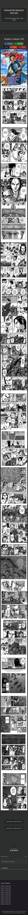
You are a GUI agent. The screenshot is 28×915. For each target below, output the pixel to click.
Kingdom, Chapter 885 (6, 886)
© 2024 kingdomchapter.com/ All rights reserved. (14, 911)
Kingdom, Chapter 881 (6, 894)
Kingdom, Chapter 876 (6, 904)
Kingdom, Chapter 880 (6, 896)
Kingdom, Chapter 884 (6, 888)
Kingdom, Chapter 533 (14, 828)
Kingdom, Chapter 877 (6, 902)
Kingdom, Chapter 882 (6, 892)
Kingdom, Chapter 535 (14, 821)
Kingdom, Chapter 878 (6, 900)
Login (25, 856)
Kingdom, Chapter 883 (6, 890)
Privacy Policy (6, 912)
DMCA (23, 912)
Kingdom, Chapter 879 (6, 898)
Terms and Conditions (16, 912)
